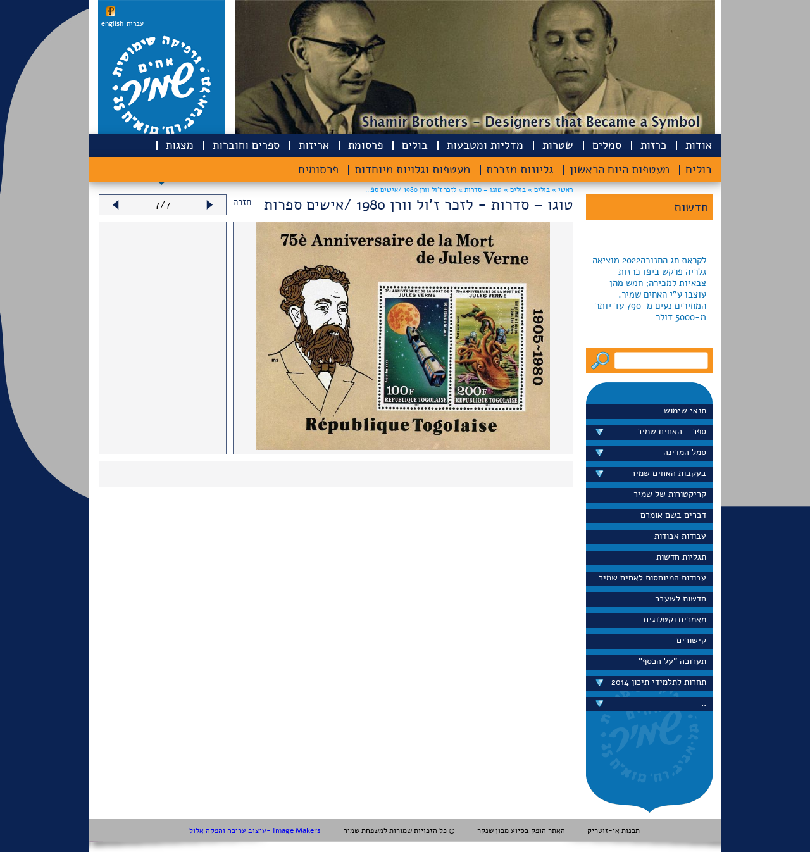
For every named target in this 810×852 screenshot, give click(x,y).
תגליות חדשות (681, 557)
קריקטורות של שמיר (669, 494)
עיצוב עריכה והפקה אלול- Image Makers (255, 830)
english (112, 23)
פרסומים (318, 169)
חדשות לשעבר (680, 598)
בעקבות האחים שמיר (668, 473)
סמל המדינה (684, 452)
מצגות (180, 145)
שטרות (557, 145)
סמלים (606, 145)
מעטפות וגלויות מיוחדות (412, 169)
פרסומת (365, 145)
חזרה (242, 202)
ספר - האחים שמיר (671, 431)
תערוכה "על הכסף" (672, 661)
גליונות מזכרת (520, 169)
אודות (698, 145)
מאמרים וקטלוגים (675, 619)
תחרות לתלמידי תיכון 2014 (658, 682)
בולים (415, 145)
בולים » (538, 189)
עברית (135, 23)
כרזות (653, 145)
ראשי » (562, 189)
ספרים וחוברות (246, 145)
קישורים (691, 640)
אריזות (314, 145)
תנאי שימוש (685, 410)
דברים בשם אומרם (673, 515)
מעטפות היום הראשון (620, 169)
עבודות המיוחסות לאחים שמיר (652, 578)
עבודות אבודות (680, 536)
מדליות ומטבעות (485, 145)
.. (703, 703)
